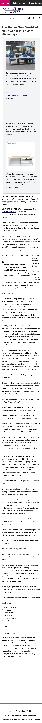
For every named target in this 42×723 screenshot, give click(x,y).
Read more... (6, 603)
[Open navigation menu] (3, 18)
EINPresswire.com (9, 212)
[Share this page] (39, 18)
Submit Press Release (13, 715)
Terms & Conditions (30, 715)
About (11, 711)
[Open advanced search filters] (33, 18)
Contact (37, 720)
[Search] (29, 18)
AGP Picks (5, 3)
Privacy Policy (27, 720)
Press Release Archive (24, 711)
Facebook (5, 621)
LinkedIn (5, 626)
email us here (7, 615)
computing (35, 255)
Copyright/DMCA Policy (11, 720)
